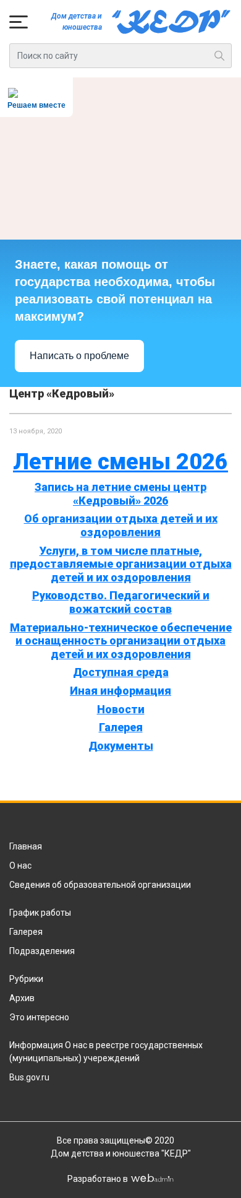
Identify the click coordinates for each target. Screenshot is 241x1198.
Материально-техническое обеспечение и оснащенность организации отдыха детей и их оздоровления (121, 641)
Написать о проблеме (79, 355)
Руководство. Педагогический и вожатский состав (120, 602)
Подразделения (42, 951)
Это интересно (39, 1017)
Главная (25, 846)
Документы (120, 745)
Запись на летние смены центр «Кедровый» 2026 (120, 493)
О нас (20, 865)
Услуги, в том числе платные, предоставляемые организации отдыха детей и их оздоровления (121, 564)
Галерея (121, 727)
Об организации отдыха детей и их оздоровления (121, 525)
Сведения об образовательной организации (100, 885)
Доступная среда (121, 672)
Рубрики (26, 979)
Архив (22, 998)
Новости (121, 709)
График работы (40, 913)
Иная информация (120, 690)
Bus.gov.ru (29, 1077)
